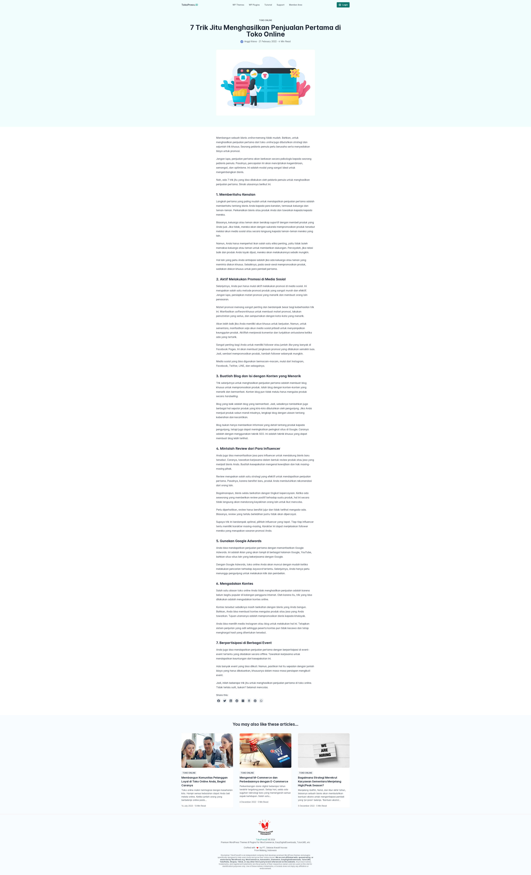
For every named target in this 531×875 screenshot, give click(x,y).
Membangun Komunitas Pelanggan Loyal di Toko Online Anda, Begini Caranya (204, 781)
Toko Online (265, 20)
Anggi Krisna (250, 41)
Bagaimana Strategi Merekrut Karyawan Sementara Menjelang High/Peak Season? (319, 781)
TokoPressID (262, 839)
